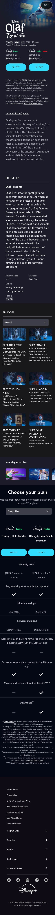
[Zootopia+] (16, 474)
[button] (27, 831)
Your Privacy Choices (14, 818)
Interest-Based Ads (14, 824)
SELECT (16, 67)
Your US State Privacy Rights (17, 807)
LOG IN (46, 5)
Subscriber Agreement (15, 812)
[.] (9, 880)
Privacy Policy (12, 795)
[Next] (49, 474)
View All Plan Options (17, 113)
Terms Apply (9, 722)
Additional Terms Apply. (33, 103)
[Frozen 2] (39, 474)
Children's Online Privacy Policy (18, 801)
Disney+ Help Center (35, 760)
